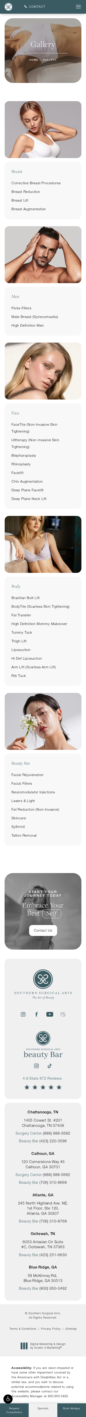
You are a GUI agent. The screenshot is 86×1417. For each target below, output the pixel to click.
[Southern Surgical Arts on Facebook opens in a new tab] (36, 1014)
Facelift (17, 473)
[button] (8, 1399)
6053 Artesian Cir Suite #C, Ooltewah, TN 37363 (43, 1244)
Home (34, 59)
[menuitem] (23, 1014)
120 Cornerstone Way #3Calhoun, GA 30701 (43, 1164)
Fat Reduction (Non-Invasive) (35, 809)
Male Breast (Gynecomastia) (34, 317)
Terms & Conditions (22, 1328)
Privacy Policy (51, 1328)
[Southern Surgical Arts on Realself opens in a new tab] (63, 1014)
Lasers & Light (23, 801)
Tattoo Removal (24, 835)
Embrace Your (43, 903)
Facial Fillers (21, 783)
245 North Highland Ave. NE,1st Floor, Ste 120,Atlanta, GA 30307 (43, 1208)
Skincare (18, 818)
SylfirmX (18, 827)
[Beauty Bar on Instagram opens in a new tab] (36, 1065)
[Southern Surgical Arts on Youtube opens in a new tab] (49, 1014)
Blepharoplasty (23, 455)
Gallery (50, 59)
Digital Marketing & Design (48, 1345)
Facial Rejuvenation (27, 775)
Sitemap (71, 1328)
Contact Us (43, 930)
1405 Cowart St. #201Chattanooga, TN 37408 (43, 1122)
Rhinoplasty (21, 464)
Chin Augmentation (27, 481)
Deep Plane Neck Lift (29, 499)
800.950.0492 (58, 1396)
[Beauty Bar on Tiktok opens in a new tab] (49, 1065)
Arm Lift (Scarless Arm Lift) (33, 667)
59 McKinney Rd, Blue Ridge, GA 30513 (43, 1278)
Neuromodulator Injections (33, 792)
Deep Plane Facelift (27, 490)
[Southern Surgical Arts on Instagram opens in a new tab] (23, 1014)
